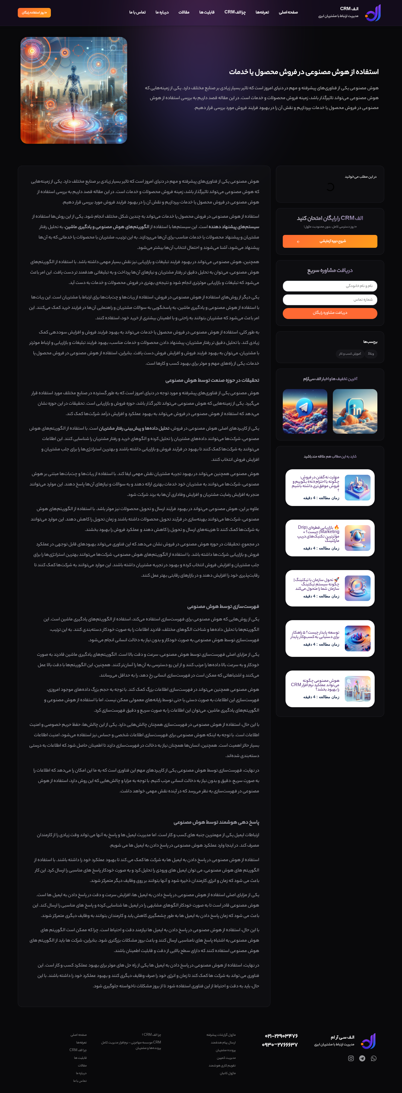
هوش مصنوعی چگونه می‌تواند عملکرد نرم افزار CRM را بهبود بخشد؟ (315, 685)
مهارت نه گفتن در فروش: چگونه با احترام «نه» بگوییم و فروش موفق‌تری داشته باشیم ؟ (315, 484)
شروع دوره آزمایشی (333, 241)
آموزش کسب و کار (350, 354)
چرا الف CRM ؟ (151, 1035)
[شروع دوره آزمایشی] (298, 242)
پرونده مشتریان (225, 1050)
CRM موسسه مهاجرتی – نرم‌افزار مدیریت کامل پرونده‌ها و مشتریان (131, 1045)
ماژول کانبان (227, 1073)
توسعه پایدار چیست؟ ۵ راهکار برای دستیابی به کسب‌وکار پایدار (315, 635)
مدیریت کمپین (226, 1058)
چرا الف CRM (235, 13)
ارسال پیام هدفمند (223, 1043)
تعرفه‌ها (262, 13)
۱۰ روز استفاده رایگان (34, 12)
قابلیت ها (207, 13)
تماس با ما (137, 13)
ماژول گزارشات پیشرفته (220, 1035)
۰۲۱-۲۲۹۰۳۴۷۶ (281, 1036)
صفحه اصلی (288, 13)
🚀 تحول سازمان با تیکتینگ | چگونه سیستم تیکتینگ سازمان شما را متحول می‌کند (316, 584)
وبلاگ (371, 354)
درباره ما (162, 13)
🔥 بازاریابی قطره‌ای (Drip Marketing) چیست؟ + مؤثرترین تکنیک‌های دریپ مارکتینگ (318, 535)
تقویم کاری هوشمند (222, 1066)
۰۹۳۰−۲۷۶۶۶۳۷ (280, 1045)
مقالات (184, 13)
